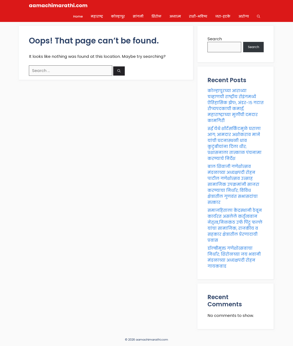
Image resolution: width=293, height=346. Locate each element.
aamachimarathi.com (58, 5)
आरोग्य (243, 16)
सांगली (138, 16)
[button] (258, 16)
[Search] (119, 71)
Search (214, 39)
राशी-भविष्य (198, 16)
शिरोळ (156, 16)
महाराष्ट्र (97, 16)
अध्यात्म (175, 16)
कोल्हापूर (118, 16)
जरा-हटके (222, 16)
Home (78, 16)
